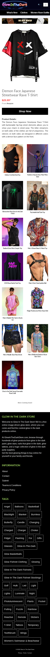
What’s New (12, 13)
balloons (19, 506)
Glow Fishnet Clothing (15, 562)
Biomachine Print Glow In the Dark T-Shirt (12, 212)
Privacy (20, 653)
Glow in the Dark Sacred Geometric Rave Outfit (12, 392)
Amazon (10, 103)
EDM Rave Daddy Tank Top (12, 283)
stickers (35, 617)
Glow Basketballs (13, 554)
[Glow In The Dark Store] (15, 5)
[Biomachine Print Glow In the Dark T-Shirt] (12, 195)
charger (22, 530)
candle (21, 522)
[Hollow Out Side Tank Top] (12, 158)
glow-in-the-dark (26, 546)
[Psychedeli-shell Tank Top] (37, 195)
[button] (39, 5)
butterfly (8, 522)
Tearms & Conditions (11, 485)
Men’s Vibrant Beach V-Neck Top (37, 248)
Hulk (15, 585)
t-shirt (7, 625)
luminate (19, 593)
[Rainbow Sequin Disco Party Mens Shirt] (37, 158)
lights (7, 593)
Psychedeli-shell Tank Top (37, 212)
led (24, 585)
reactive (8, 617)
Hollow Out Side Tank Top (12, 175)
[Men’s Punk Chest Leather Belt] (37, 266)
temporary (33, 625)
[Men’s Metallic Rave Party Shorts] (12, 338)
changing (34, 522)
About (5, 471)
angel (7, 506)
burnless (35, 514)
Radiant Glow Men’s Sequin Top (12, 248)
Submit (5, 481)
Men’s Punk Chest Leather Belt (37, 283)
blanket (22, 514)
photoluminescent (13, 601)
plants (30, 601)
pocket (41, 601)
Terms (25, 653)
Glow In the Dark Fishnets (17, 569)
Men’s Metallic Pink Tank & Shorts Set (12, 319)
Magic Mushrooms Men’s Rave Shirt (37, 311)
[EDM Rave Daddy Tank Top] (12, 266)
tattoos (19, 625)
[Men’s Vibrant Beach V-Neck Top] (37, 232)
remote (22, 617)
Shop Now (25, 111)
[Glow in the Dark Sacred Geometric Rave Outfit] (12, 375)
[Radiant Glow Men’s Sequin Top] (12, 232)
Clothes (24, 13)
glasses (8, 546)
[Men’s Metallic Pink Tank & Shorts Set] (12, 301)
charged (8, 530)
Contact (5, 476)
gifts (39, 538)
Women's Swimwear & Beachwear (21, 641)
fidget (7, 538)
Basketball (33, 506)
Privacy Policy (8, 490)
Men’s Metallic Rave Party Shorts (12, 355)
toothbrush (10, 633)
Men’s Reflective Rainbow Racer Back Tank (37, 355)
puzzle (19, 609)
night (32, 593)
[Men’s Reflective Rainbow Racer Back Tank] (37, 338)
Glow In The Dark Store (27, 649)
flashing (19, 538)
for (30, 538)
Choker (34, 530)
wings (23, 633)
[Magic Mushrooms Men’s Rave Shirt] (37, 298)
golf (6, 585)
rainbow (32, 609)
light (33, 585)
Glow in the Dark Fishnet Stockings (22, 577)
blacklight (9, 514)
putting (7, 609)
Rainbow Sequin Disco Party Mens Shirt (37, 176)
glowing (35, 562)
